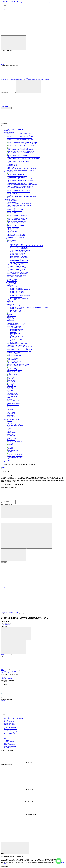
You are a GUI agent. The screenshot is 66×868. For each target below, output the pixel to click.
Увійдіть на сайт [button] (5, 654)
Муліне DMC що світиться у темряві (20, 295)
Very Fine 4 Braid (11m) (16, 339)
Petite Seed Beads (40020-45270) (18, 256)
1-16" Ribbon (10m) (15, 327)
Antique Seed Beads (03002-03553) (19, 249)
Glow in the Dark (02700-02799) (18, 243)
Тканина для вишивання (10, 373)
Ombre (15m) (13, 337)
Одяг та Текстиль (8, 406)
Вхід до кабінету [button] (8, 738)
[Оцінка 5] (13, 555)
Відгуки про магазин (32, 2)
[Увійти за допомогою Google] (39, 511)
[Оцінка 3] (13, 542)
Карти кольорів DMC (16, 297)
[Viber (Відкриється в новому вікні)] (13, 22)
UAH (2, 9)
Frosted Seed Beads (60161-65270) (19, 257)
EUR (5, 9)
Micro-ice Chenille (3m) (16, 336)
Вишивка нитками (9, 132)
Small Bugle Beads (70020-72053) (19, 259)
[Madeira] (3, 467)
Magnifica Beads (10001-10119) (18, 251)
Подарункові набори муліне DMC (19, 298)
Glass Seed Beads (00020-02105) (18, 244)
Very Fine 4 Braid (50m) (16, 340)
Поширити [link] (4, 681)
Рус (5, 7)
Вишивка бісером (9, 171)
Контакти (23, 2)
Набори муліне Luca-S (16, 310)
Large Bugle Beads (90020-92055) (19, 262)
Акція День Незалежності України (13, 129)
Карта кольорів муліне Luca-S (18, 311)
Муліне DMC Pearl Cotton (17, 291)
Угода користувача (54, 2)
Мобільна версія (29, 713)
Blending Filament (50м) (16, 330)
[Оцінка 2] (39, 529)
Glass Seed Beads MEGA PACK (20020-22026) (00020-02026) (26, 246)
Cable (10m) (13, 342)
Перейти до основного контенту (9, 1)
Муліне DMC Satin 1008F (17, 292)
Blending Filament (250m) (17, 329)
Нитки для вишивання (10, 282)
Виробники (7, 130)
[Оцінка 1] (13, 529)
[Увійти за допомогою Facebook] (13, 511)
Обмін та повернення (43, 2)
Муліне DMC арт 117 (16, 286)
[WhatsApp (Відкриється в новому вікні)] (13, 34)
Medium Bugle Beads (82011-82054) (19, 260)
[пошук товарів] (28, 86)
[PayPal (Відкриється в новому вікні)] (3, 700)
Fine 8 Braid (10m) (15, 333)
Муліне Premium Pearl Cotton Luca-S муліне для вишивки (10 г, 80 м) (29, 307)
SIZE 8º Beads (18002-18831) (18, 254)
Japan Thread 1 (14, 335)
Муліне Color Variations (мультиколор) (20, 289)
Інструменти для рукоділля (11, 419)
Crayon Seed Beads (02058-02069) (19, 247)
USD (8, 9)
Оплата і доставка (16, 2)
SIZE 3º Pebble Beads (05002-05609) (20, 250)
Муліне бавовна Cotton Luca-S (18, 305)
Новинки (6, 127)
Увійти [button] (2, 670)
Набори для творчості (10, 199)
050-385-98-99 (4, 106)
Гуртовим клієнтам (6, 2)
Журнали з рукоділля (9, 461)
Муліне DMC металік (16, 288)
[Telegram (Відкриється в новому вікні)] (37, 22)
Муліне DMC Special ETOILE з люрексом (21, 294)
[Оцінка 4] (39, 542)
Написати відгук (5, 624)
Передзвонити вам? (6, 108)
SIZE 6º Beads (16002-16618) (18, 253)
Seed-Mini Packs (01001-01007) (18, 263)
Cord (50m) (13, 332)
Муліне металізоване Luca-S (18, 308)
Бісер (5, 238)
